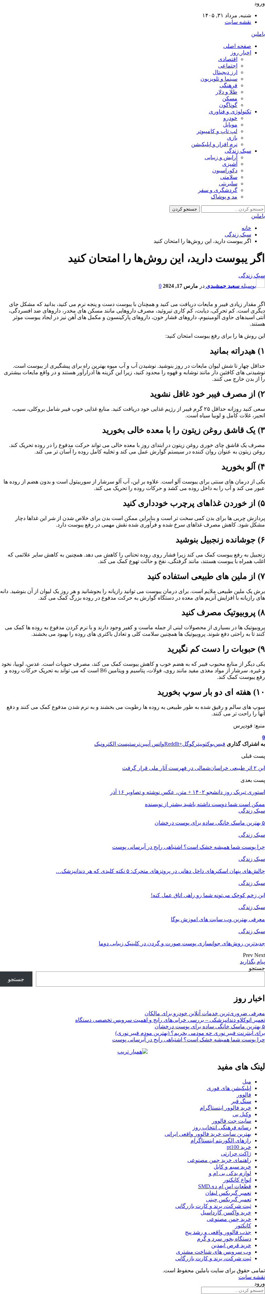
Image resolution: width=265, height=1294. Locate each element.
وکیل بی (242, 1114)
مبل (246, 1081)
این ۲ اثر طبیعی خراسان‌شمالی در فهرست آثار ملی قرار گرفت (193, 768)
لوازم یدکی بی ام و (230, 1173)
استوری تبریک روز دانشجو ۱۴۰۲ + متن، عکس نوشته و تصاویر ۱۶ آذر (187, 792)
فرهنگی (228, 85)
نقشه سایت (238, 22)
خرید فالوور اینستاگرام (225, 1108)
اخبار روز (240, 52)
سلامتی (228, 177)
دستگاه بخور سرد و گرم (224, 1239)
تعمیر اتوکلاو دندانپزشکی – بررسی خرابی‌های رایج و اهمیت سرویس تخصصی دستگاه (170, 1020)
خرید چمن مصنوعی (229, 1219)
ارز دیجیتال (225, 72)
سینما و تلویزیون (218, 79)
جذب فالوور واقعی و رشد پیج (218, 1232)
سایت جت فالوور (231, 1121)
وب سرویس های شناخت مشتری (213, 1252)
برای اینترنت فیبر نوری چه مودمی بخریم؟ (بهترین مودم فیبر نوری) (190, 1033)
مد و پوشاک (224, 197)
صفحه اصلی (237, 46)
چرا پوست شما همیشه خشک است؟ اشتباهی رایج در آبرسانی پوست (188, 1039)
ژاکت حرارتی (236, 1154)
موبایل (230, 125)
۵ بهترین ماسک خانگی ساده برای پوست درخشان (210, 1026)
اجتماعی (227, 66)
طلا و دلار (226, 92)
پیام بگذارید (252, 962)
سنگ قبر (241, 1101)
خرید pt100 (239, 1147)
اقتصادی (227, 59)
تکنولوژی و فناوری (230, 111)
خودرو (230, 118)
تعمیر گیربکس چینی (228, 1199)
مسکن (229, 98)
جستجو (257, 968)
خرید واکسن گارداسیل (225, 1212)
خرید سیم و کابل (232, 1167)
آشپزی (229, 164)
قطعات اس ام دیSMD (224, 1186)
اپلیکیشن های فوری (229, 1088)
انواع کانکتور (237, 1180)
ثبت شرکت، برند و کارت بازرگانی (213, 1206)
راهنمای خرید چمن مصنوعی (219, 1160)
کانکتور (243, 1226)
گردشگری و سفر (217, 190)
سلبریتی (228, 183)
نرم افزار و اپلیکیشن (214, 144)
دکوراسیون (224, 170)
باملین (258, 34)
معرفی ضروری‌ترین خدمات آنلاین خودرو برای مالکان (205, 1013)
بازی (232, 138)
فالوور (244, 1095)
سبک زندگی (238, 151)
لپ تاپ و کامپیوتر (217, 131)
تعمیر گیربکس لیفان (228, 1193)
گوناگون (228, 105)
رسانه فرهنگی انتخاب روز (222, 1127)
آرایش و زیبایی (221, 157)
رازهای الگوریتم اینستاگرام (220, 1140)
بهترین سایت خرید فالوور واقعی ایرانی (208, 1134)
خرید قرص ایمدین (231, 1245)
